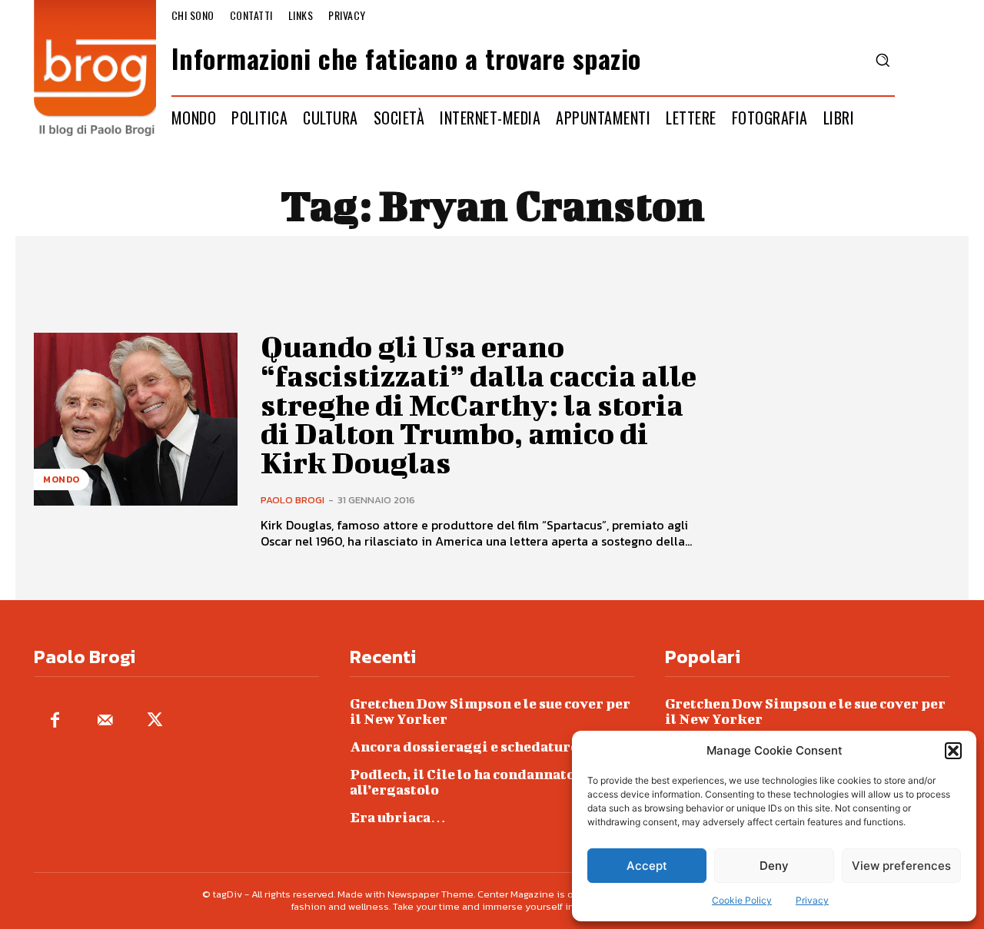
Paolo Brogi (292, 500)
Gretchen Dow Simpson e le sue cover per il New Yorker (490, 711)
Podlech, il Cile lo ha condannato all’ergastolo (462, 782)
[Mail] (105, 721)
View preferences (901, 865)
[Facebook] (55, 721)
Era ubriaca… (398, 817)
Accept (647, 865)
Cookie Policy (742, 900)
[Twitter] (155, 721)
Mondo (61, 479)
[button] (953, 750)
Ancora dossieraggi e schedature (464, 746)
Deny (774, 865)
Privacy (812, 900)
